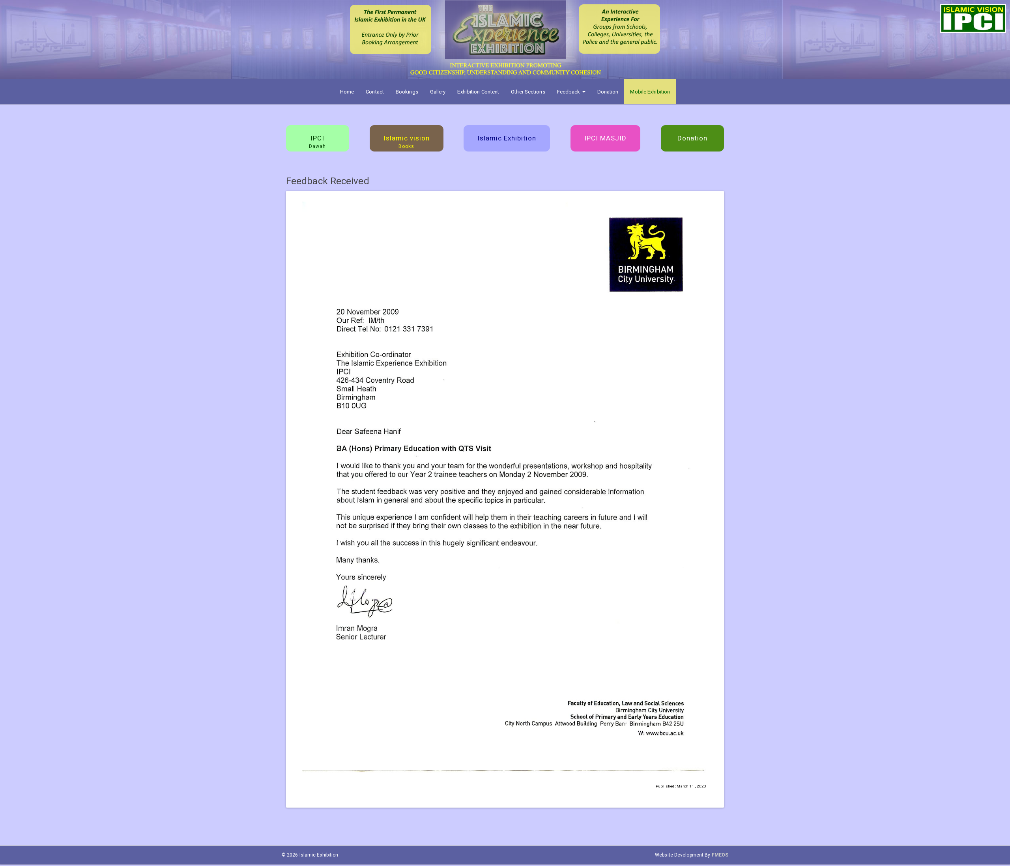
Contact (375, 92)
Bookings (407, 92)
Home (347, 92)
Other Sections (528, 92)
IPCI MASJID (605, 138)
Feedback (569, 92)
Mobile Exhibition (650, 92)
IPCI (317, 141)
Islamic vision (406, 141)
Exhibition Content (478, 92)
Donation (608, 92)
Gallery (438, 92)
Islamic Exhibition (506, 138)
